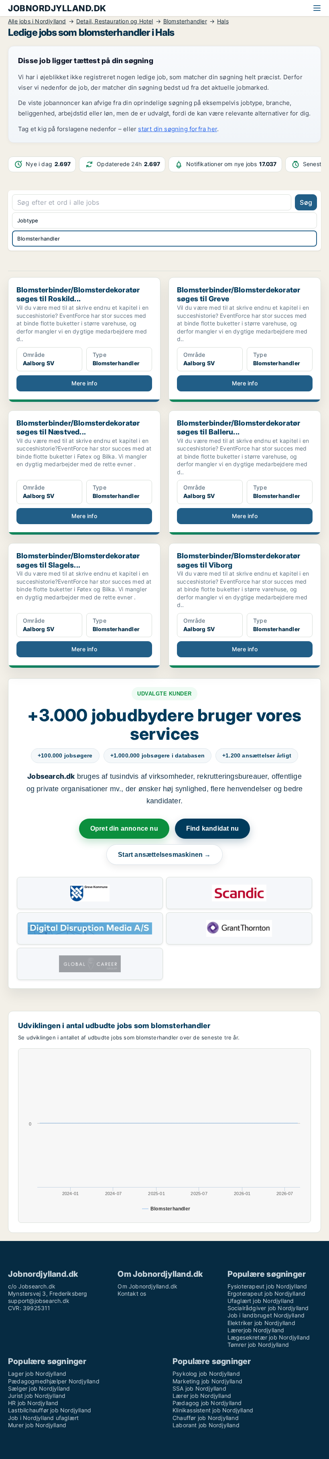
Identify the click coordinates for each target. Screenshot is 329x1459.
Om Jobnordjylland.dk (147, 1286)
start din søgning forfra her (177, 129)
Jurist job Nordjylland (36, 1395)
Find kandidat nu (212, 828)
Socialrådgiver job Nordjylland (268, 1308)
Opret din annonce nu (124, 828)
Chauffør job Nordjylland (206, 1417)
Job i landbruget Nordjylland (266, 1315)
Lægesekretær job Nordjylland (268, 1337)
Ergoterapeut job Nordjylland (266, 1293)
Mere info (84, 383)
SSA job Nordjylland (199, 1388)
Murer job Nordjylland (37, 1425)
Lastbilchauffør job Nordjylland (49, 1410)
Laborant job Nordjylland (206, 1425)
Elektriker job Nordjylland (261, 1322)
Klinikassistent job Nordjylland (213, 1410)
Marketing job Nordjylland (207, 1381)
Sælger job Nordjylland (39, 1388)
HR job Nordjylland (33, 1402)
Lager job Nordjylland (37, 1373)
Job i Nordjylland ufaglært (43, 1417)
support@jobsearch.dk (38, 1300)
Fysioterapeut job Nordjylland (267, 1286)
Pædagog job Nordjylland (207, 1402)
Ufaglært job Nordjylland (260, 1300)
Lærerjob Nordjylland (255, 1330)
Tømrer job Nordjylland (258, 1344)
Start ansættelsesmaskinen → (164, 854)
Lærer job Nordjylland (202, 1395)
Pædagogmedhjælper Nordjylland (54, 1381)
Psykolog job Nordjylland (206, 1373)
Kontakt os (132, 1293)
